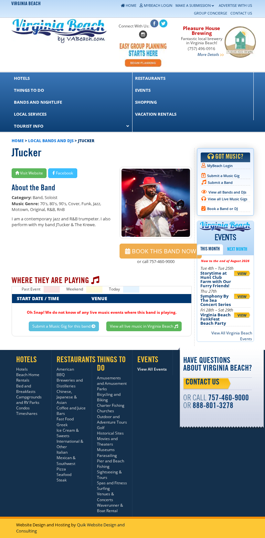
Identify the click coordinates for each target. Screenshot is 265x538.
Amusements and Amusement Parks (112, 383)
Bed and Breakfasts (26, 388)
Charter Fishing (110, 405)
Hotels (22, 369)
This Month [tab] (210, 249)
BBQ (61, 374)
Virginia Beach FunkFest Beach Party (215, 319)
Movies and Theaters (107, 441)
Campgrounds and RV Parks (29, 399)
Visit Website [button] (31, 173)
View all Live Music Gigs (227, 198)
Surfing (103, 488)
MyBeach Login (220, 165)
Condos (23, 408)
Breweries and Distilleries (70, 382)
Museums (106, 449)
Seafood (64, 474)
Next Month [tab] (237, 250)
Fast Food (65, 419)
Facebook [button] (64, 173)
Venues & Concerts (105, 496)
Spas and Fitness (112, 483)
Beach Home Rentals (27, 377)
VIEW (242, 273)
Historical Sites (110, 433)
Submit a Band (220, 182)
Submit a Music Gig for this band (61, 326)
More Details (208, 54)
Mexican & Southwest (66, 460)
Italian (62, 452)
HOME (18, 140)
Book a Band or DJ (222, 208)
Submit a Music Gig (223, 175)
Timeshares (26, 413)
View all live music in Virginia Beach (142, 326)
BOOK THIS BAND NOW (163, 251)
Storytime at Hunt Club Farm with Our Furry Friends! (215, 279)
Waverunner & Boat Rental (110, 507)
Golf (100, 427)
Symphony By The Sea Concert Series (215, 300)
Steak (62, 480)
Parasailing (107, 455)
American (65, 369)
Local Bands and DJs (51, 140)
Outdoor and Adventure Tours (112, 419)
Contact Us (202, 383)
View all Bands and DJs (227, 192)
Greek (62, 424)
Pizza (61, 469)
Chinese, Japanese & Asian (67, 397)
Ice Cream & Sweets (68, 432)
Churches (105, 411)
